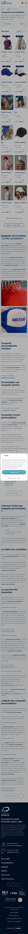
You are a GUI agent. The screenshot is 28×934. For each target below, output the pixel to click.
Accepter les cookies (14, 472)
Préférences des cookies (14, 478)
